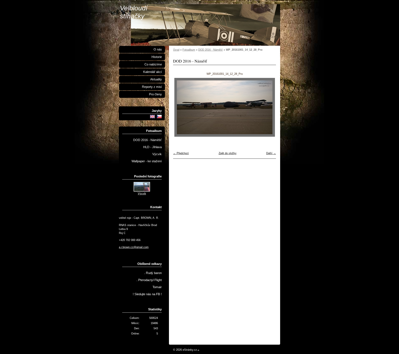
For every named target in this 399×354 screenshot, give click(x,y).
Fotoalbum (188, 49)
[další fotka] (269, 107)
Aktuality (156, 79)
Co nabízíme (153, 64)
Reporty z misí (152, 86)
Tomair (157, 287)
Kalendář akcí (152, 72)
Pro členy (155, 94)
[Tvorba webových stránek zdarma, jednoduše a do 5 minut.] (198, 350)
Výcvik (157, 154)
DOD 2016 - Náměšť (210, 49)
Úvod (176, 49)
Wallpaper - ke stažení (147, 161)
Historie (156, 57)
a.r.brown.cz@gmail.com (134, 247)
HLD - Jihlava (152, 147)
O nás (158, 49)
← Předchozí (181, 153)
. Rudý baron (153, 273)
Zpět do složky (227, 153)
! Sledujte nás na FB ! (147, 294)
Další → (271, 153)
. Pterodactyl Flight (149, 280)
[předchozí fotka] (180, 107)
